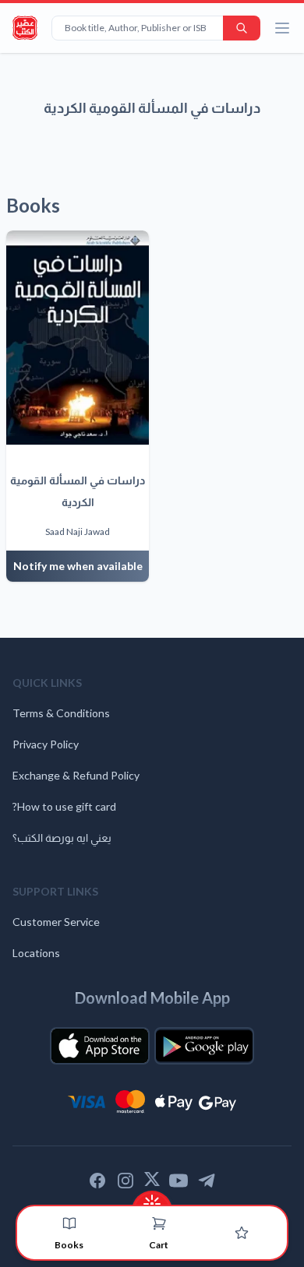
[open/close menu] (282, 28)
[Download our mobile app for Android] (204, 1046)
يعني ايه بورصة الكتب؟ (61, 837)
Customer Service (56, 921)
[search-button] (241, 28)
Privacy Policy (45, 744)
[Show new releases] (152, 1199)
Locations (36, 952)
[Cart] (159, 1223)
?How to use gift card (64, 806)
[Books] (69, 1223)
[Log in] (241, 1232)
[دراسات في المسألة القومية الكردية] (77, 338)
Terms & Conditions (61, 713)
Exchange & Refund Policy (76, 775)
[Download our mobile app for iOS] (100, 1046)
